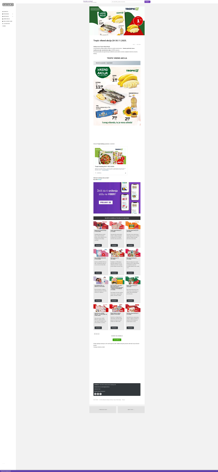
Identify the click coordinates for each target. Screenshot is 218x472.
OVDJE (99, 179)
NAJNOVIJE (5, 11)
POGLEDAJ (98, 245)
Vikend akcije (118, 399)
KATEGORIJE (6, 16)
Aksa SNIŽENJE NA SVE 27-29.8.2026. (100, 258)
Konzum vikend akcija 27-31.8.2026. (133, 314)
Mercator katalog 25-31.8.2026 (132, 258)
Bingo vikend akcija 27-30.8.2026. (132, 286)
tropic (124, 399)
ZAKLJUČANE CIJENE (8, 21)
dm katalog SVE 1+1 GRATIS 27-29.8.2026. (100, 286)
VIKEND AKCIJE (7, 18)
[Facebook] (98, 394)
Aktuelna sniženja (106, 399)
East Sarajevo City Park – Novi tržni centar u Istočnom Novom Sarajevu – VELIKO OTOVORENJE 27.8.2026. (117, 287)
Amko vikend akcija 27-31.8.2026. (116, 231)
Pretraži (147, 1)
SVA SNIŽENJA (117, 339)
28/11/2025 (95, 399)
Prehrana (111, 399)
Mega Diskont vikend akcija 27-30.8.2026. (115, 314)
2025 (101, 399)
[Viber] (95, 394)
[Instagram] (101, 394)
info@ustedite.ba (97, 386)
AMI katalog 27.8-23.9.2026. (115, 258)
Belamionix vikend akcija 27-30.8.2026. (100, 231)
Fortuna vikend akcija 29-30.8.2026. (133, 231)
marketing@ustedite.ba (105, 386)
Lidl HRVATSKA (7, 23)
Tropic (114, 399)
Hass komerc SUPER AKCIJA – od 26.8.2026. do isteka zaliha (101, 314)
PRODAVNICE (6, 13)
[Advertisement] (116, 135)
